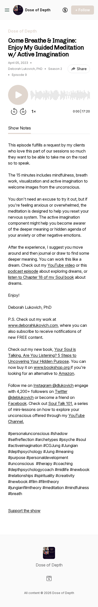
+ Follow (82, 10)
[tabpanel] (49, 330)
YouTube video (61, 265)
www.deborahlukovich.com (33, 325)
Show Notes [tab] (19, 127)
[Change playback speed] (34, 111)
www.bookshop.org (52, 367)
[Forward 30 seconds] (23, 111)
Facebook (17, 403)
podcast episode (23, 271)
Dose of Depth (38, 10)
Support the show (24, 510)
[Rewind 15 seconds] (14, 111)
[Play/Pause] (18, 95)
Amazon (66, 373)
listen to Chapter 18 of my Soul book (41, 277)
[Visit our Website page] (49, 578)
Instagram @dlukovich (53, 385)
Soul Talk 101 (60, 403)
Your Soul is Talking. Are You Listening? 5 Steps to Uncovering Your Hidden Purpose (42, 355)
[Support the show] (65, 10)
